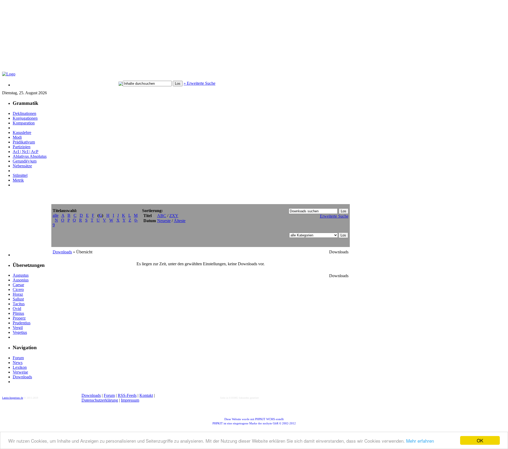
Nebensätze (22, 166)
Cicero (18, 289)
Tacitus (19, 304)
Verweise (20, 372)
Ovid (17, 308)
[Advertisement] (130, 39)
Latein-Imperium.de (12, 397)
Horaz (18, 294)
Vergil (18, 327)
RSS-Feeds (127, 395)
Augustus (21, 275)
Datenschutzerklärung (99, 400)
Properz (19, 318)
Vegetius (20, 332)
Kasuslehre (22, 132)
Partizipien (21, 147)
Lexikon (20, 367)
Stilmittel (20, 175)
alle (55, 215)
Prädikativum (24, 142)
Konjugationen (25, 118)
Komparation (24, 123)
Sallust (18, 299)
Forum (18, 358)
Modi (17, 137)
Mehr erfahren (420, 440)
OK (480, 440)
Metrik (18, 180)
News (17, 362)
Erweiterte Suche (334, 216)
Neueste (164, 220)
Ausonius (21, 280)
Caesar (18, 284)
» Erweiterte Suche (199, 83)
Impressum (130, 400)
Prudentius (21, 323)
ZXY (173, 215)
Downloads (22, 377)
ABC (161, 215)
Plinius (18, 313)
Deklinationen (24, 113)
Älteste (179, 220)
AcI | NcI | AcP (25, 151)
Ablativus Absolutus (30, 156)
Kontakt (146, 395)
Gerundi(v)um (25, 161)
